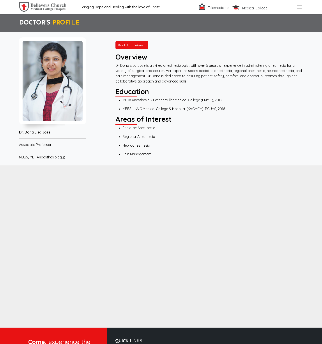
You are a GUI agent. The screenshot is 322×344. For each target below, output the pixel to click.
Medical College (254, 8)
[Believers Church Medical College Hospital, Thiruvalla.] (42, 6)
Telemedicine (217, 7)
